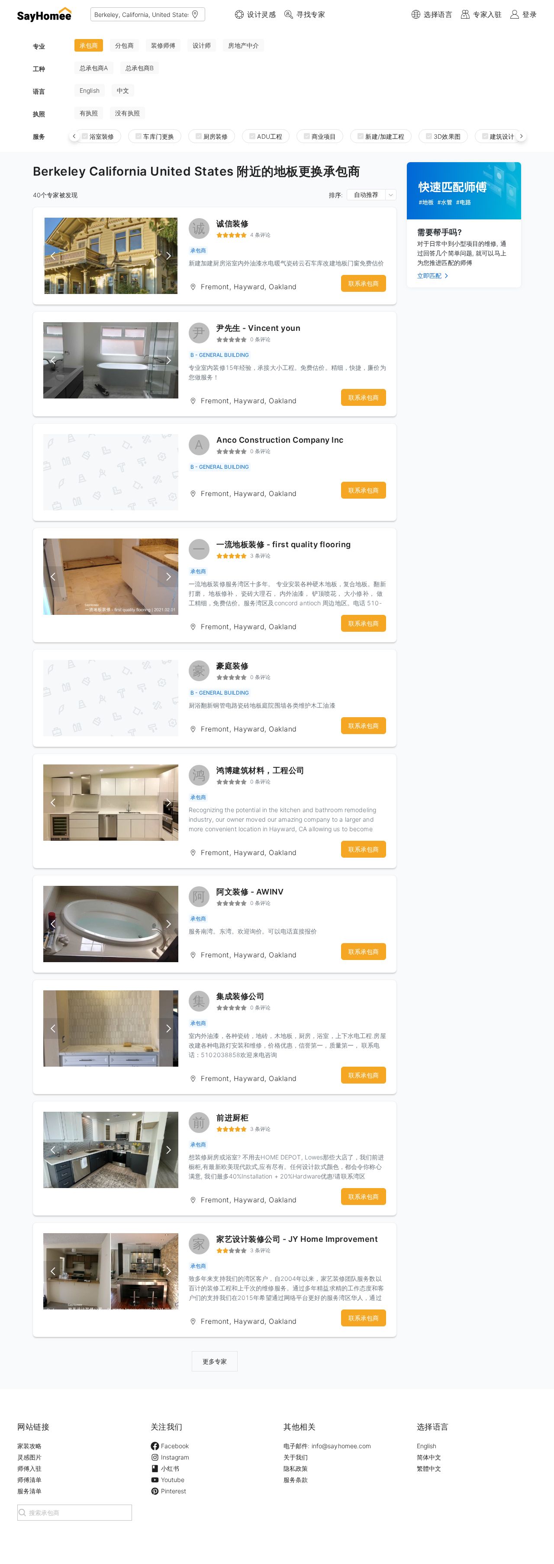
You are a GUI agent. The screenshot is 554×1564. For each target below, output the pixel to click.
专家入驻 (487, 14)
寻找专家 (310, 14)
